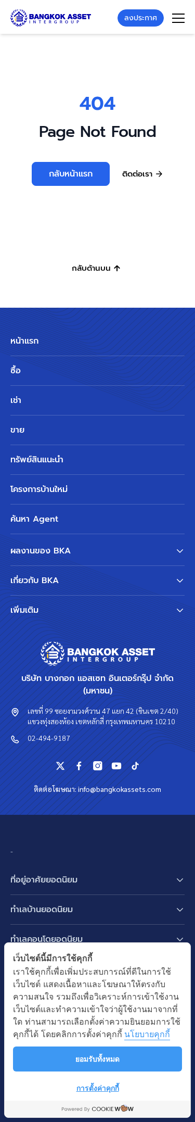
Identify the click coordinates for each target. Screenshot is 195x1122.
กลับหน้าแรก (71, 174)
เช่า (15, 400)
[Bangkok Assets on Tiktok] (135, 766)
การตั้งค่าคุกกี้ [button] (97, 1087)
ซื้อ (15, 370)
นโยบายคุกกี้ (147, 1034)
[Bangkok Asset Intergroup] (50, 18)
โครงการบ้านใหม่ (39, 489)
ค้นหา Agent (34, 519)
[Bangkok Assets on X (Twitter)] (60, 766)
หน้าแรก (24, 341)
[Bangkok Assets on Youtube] (116, 766)
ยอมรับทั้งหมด (97, 1058)
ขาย (17, 430)
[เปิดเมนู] (178, 18)
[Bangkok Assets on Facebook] (79, 766)
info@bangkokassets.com (119, 788)
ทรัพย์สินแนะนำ (36, 459)
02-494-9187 (49, 737)
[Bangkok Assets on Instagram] (98, 766)
